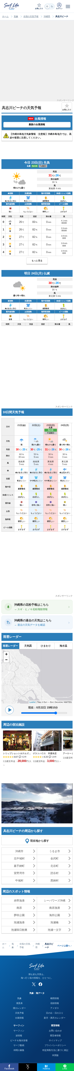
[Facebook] (40, 984)
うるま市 (54, 851)
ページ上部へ (64, 945)
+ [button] (6, 654)
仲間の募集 (18, 1050)
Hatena (46, 1068)
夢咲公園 (19, 915)
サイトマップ (55, 1040)
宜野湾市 (19, 873)
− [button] (6, 659)
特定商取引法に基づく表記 (55, 1050)
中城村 (19, 880)
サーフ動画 (18, 1045)
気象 (16, 16)
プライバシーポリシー (55, 1045)
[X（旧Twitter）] (34, 984)
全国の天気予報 (30, 16)
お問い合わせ (55, 1030)
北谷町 (54, 865)
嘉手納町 (19, 865)
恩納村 (54, 880)
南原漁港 (54, 907)
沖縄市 (19, 851)
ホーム (5, 16)
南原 (19, 907)
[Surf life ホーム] (12, 6)
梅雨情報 (54, 998)
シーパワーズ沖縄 (54, 900)
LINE (64, 1068)
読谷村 (54, 873)
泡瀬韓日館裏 (19, 929)
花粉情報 (54, 1003)
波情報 (19, 1035)
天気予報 (19, 1013)
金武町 (54, 858)
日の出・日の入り (54, 1013)
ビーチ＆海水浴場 (18, 1040)
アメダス (54, 1008)
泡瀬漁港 (19, 922)
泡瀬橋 (54, 922)
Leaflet (32, 702)
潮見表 (19, 1003)
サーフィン (18, 1030)
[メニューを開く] (68, 6)
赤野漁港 (19, 900)
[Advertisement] (37, 62)
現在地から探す (39, 840)
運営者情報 (55, 1035)
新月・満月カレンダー (54, 1018)
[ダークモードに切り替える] (50, 6)
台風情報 (19, 1018)
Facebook (9, 1068)
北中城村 (19, 858)
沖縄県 (47, 16)
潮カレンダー (19, 1008)
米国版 (55, 1055)
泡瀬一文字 (54, 929)
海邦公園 (54, 915)
